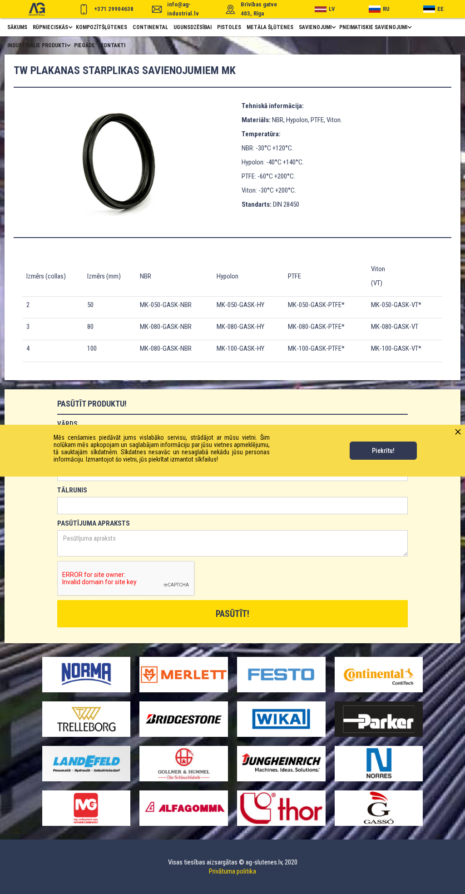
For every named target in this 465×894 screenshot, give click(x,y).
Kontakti (112, 45)
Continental (150, 27)
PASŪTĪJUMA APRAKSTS (93, 523)
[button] (51, 27)
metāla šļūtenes (270, 27)
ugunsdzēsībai (192, 27)
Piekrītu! (383, 450)
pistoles (229, 27)
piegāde (84, 45)
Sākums (17, 27)
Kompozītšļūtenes (101, 27)
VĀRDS (67, 424)
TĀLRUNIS (72, 490)
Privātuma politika (232, 871)
